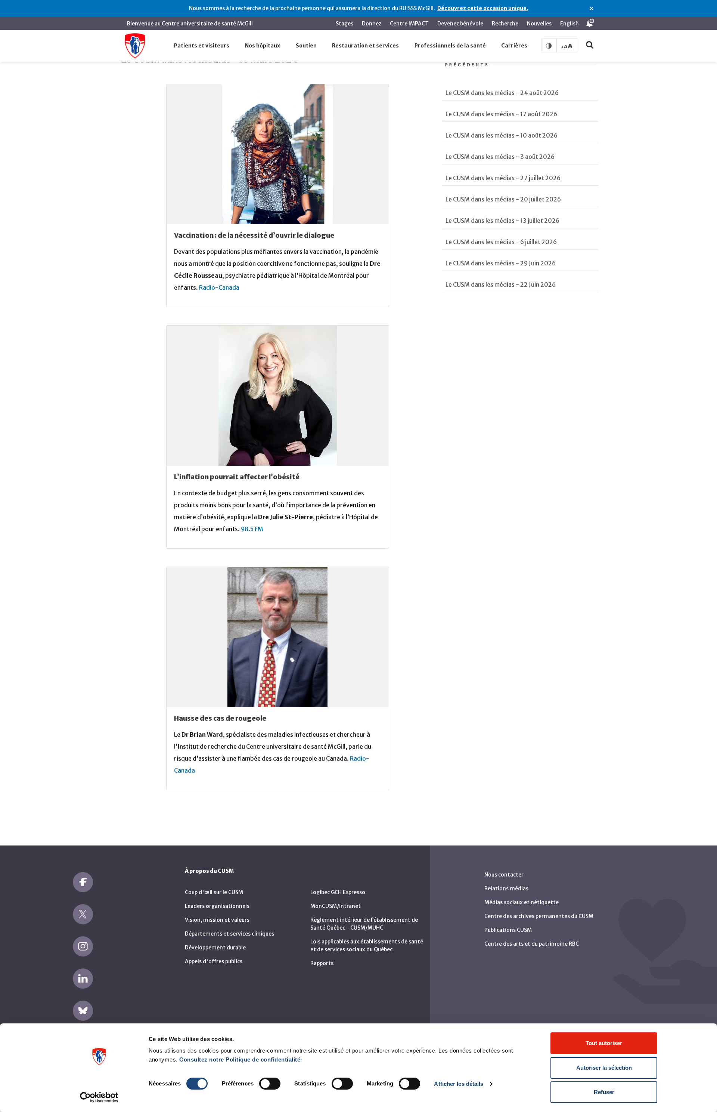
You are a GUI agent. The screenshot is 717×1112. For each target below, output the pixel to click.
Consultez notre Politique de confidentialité (239, 1059)
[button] (202, 46)
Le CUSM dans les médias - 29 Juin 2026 (501, 263)
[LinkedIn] (83, 978)
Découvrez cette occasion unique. (482, 8)
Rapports (321, 963)
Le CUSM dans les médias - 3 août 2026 (500, 156)
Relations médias (506, 888)
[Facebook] (83, 882)
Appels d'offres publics (213, 961)
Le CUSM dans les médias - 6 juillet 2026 (501, 242)
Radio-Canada (219, 287)
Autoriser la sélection (604, 1068)
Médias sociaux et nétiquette (521, 902)
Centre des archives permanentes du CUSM (538, 916)
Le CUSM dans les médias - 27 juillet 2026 (503, 178)
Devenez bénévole (460, 23)
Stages (344, 23)
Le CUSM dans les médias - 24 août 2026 (502, 92)
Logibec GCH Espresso (337, 892)
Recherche (505, 23)
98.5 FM (252, 529)
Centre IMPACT (409, 23)
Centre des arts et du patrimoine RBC (531, 943)
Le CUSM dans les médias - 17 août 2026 (501, 114)
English (569, 23)
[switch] (269, 1084)
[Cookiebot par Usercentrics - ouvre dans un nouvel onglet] (99, 1097)
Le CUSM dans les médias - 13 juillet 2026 (502, 220)
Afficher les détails (458, 1084)
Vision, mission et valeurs (217, 920)
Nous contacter (504, 874)
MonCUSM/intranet (335, 906)
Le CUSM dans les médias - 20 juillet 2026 (503, 199)
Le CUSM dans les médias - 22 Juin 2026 (501, 284)
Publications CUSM (508, 930)
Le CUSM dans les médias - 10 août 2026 (502, 135)
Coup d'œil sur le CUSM (214, 892)
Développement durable (215, 947)
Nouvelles (539, 23)
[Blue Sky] (83, 1011)
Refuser (604, 1092)
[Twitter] (83, 914)
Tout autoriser (604, 1043)
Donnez (371, 23)
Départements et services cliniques (229, 933)
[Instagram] (83, 946)
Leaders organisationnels (217, 906)
